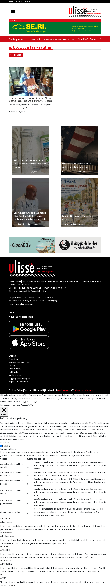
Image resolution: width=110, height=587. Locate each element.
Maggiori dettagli (29, 401)
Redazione (13, 359)
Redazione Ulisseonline (22, 224)
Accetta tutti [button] (27, 404)
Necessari (6, 445)
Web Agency (63, 390)
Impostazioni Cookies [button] (10, 404)
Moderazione (15, 375)
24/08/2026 (81, 172)
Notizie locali (16, 54)
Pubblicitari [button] (5, 560)
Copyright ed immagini (19, 378)
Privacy (12, 365)
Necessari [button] (4, 442)
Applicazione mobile (18, 381)
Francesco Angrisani (21, 172)
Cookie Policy (15, 368)
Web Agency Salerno (84, 390)
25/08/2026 (33, 172)
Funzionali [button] (5, 518)
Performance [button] (6, 532)
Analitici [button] (4, 546)
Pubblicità (13, 372)
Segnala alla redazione (19, 362)
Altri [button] (2, 574)
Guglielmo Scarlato (69, 172)
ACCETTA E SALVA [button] (8, 585)
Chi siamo (13, 355)
